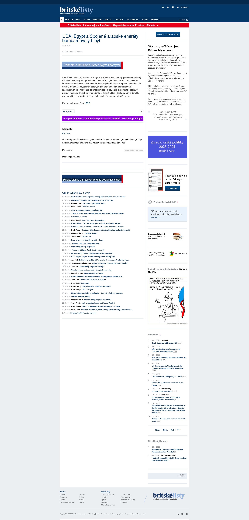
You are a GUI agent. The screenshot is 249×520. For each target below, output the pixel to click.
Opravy (103, 499)
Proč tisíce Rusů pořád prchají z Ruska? (169, 376)
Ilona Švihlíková (77, 299)
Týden (157, 430)
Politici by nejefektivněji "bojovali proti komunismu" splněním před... (104, 260)
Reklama (104, 502)
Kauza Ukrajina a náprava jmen (93, 220)
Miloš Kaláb (75, 309)
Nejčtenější (153, 334)
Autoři (145, 20)
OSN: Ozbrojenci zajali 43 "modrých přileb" (87, 210)
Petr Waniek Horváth (168, 455)
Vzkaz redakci (125, 497)
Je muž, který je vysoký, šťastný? (91, 266)
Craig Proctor (76, 303)
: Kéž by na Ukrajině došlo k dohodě (87, 250)
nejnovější (129, 150)
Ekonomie (63, 497)
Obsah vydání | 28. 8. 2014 (76, 192)
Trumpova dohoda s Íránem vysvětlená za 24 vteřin (168, 420)
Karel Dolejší (76, 220)
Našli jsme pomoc (88, 207)
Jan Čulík (74, 260)
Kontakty (104, 497)
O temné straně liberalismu (164, 391)
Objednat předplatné (167, 34)
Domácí (82, 494)
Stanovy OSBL (126, 494)
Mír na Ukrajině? (88, 290)
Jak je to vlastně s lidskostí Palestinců (96, 286)
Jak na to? (155, 217)
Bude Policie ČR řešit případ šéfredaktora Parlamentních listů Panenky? (167, 450)
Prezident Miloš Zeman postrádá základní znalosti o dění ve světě (106, 230)
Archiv (87, 20)
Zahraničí (63, 494)
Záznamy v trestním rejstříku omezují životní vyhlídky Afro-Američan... (107, 309)
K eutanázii (85, 283)
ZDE (88, 102)
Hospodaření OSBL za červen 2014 (83, 313)
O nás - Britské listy (108, 494)
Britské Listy (169, 496)
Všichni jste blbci (90, 233)
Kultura (62, 499)
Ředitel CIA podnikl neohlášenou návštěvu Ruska (167, 384)
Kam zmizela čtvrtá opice (93, 273)
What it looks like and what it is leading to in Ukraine (101, 306)
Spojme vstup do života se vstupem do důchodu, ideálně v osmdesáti (166, 398)
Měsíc (165, 430)
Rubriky (119, 20)
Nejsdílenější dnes (157, 441)
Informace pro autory (128, 499)
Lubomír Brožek (77, 273)
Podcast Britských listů (165, 202)
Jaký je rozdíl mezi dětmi (80, 296)
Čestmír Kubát (76, 203)
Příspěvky (155, 20)
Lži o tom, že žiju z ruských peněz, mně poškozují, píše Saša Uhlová (166, 350)
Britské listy (78, 11)
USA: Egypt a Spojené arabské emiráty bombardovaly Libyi (93, 256)
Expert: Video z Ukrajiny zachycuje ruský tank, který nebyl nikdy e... (96, 223)
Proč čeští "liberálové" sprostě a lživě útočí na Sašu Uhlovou (169, 358)
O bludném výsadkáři (79, 217)
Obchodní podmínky (108, 505)
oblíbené (139, 150)
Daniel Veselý (76, 230)
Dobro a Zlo (86, 237)
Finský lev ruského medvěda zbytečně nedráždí (109, 263)
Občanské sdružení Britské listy (85, 514)
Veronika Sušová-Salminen (81, 263)
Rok (172, 430)
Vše (178, 430)
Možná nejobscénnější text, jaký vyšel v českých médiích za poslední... (97, 293)
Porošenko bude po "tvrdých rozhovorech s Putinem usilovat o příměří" (97, 227)
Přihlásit (184, 7)
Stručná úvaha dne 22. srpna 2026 (166, 343)
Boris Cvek (75, 283)
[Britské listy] (92, 65)
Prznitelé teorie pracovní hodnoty (93, 280)
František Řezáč (77, 233)
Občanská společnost (67, 502)
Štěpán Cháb (76, 207)
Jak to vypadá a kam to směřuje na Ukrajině (98, 303)
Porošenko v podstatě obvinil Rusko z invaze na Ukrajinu (92, 200)
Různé (81, 502)
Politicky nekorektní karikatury (167, 270)
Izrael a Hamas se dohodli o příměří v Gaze (87, 240)
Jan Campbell (76, 237)
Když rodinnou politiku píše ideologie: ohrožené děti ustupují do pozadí (169, 459)
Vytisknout (69, 111)
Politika (81, 497)
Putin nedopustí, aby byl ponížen (83, 246)
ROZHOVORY (97, 20)
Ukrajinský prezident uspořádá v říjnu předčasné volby (91, 270)
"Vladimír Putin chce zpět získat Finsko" (86, 243)
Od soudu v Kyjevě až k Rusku (94, 203)
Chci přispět (173, 188)
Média (81, 499)
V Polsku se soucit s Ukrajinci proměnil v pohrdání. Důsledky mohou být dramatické (167, 368)
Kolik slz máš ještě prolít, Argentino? (97, 299)
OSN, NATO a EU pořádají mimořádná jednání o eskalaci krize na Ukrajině (98, 197)
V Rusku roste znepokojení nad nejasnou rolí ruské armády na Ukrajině (97, 213)
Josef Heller (75, 280)
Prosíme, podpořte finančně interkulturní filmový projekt (91, 253)
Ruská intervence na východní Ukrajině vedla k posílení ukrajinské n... (97, 276)
